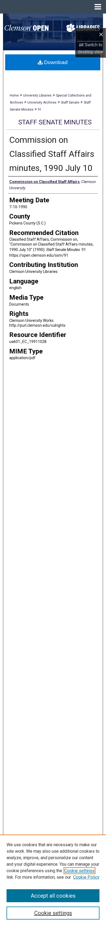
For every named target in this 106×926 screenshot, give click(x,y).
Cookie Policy (86, 877)
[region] (53, 880)
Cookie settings (79, 870)
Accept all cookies (53, 895)
